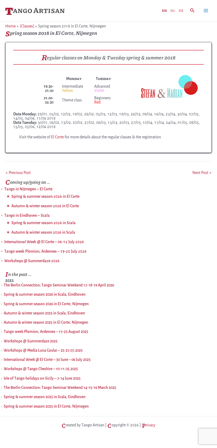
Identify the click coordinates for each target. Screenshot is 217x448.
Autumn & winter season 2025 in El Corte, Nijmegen (46, 322)
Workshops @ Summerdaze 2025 (30, 341)
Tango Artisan (35, 9)
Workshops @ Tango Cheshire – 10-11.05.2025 (41, 369)
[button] (192, 10)
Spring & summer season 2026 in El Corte (45, 196)
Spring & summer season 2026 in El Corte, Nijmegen (46, 304)
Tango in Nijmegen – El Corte (28, 189)
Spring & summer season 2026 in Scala (43, 223)
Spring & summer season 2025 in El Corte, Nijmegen (46, 406)
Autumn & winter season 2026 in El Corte (45, 206)
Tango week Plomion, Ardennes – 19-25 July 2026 (45, 251)
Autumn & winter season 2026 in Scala (43, 232)
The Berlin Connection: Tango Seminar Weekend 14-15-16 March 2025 (60, 387)
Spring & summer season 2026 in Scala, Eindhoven (44, 294)
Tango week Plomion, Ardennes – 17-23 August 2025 (46, 331)
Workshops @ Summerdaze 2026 (32, 261)
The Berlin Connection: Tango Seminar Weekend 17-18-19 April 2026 (59, 285)
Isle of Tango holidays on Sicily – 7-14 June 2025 (42, 378)
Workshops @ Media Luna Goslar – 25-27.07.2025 (43, 350)
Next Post (201, 173)
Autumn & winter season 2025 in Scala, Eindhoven (44, 313)
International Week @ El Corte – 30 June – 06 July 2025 (47, 359)
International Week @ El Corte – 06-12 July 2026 (44, 242)
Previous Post (18, 173)
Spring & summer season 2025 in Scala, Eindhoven (44, 397)
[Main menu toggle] (206, 10)
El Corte (57, 137)
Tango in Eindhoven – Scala (27, 215)
